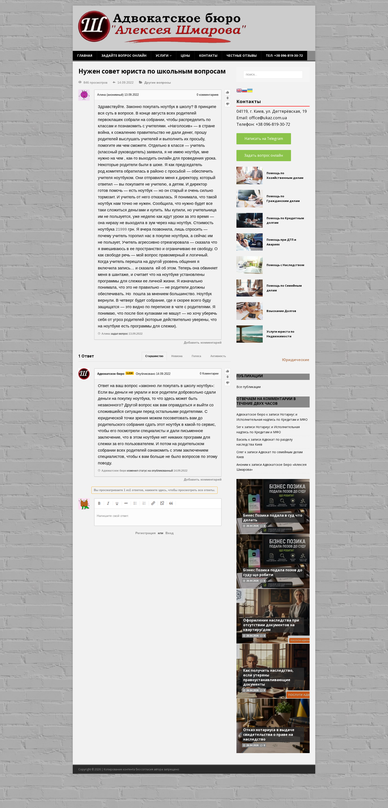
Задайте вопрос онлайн (123, 55)
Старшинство (154, 356)
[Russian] (244, 90)
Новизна (177, 356)
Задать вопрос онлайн (263, 155)
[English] (239, 90)
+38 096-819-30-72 (273, 124)
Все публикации (248, 387)
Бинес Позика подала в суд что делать (272, 517)
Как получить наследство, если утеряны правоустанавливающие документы (268, 677)
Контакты (208, 55)
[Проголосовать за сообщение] (228, 92)
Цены (185, 55)
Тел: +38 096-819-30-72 (284, 55)
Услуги (162, 55)
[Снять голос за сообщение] (228, 104)
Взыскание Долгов (281, 311)
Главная (84, 55)
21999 (121, 229)
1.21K (129, 373)
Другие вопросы (157, 82)
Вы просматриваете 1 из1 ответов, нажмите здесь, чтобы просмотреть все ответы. (154, 490)
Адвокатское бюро (250, 414)
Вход (169, 533)
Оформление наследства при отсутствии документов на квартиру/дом (271, 625)
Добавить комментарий (203, 342)
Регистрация (145, 533)
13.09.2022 (136, 333)
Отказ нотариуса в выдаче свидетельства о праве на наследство (268, 734)
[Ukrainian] (250, 90)
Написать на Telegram (264, 138)
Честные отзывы (242, 55)
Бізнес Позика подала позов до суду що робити (272, 572)
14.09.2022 (180, 470)
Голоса (196, 356)
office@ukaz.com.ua (268, 117)
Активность (218, 356)
